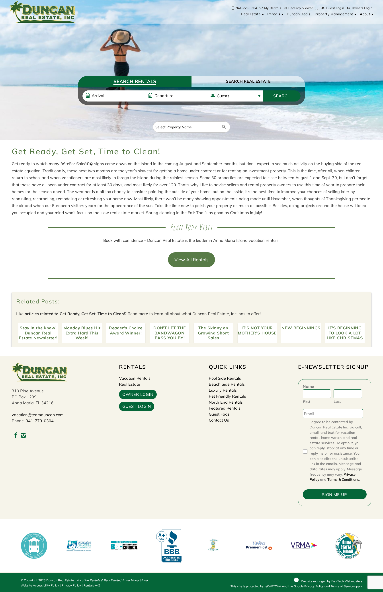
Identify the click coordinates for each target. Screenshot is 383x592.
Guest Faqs (219, 414)
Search (282, 95)
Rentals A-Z (92, 585)
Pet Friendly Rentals (227, 396)
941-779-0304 (40, 420)
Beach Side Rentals (227, 384)
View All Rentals (191, 259)
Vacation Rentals (134, 378)
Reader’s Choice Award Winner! (126, 330)
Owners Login (362, 8)
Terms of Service (342, 586)
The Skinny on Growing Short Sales (213, 332)
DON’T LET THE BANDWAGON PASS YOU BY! (169, 332)
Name (308, 386)
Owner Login (137, 394)
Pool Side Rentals (225, 378)
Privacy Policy (71, 585)
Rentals (273, 14)
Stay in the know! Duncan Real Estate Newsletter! (38, 332)
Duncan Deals (298, 14)
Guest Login (335, 8)
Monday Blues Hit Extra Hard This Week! (81, 332)
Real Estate (251, 14)
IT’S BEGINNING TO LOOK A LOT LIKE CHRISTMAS (345, 332)
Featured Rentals (224, 408)
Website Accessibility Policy (40, 585)
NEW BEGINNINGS (300, 327)
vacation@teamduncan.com (38, 414)
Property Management (334, 14)
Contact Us (219, 420)
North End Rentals (226, 402)
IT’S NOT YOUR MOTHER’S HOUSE (257, 330)
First (306, 401)
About (365, 14)
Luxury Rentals (223, 390)
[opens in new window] (16, 435)
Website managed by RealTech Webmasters (331, 581)
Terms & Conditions (343, 479)
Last (337, 401)
